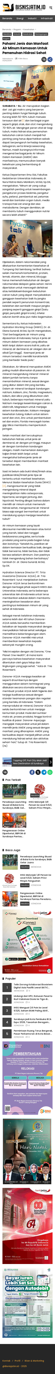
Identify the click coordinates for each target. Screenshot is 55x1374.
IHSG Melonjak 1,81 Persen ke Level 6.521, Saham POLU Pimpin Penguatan (40, 805)
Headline (7, 34)
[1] (23, 120)
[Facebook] (32, 772)
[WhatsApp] (50, 772)
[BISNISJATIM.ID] (24, 7)
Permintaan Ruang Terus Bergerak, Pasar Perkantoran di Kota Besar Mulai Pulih (33, 1032)
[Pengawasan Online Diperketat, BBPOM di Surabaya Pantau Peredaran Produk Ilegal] (14, 820)
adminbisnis (7, 58)
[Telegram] (44, 772)
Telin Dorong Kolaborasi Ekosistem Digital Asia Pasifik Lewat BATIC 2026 (33, 986)
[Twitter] (38, 772)
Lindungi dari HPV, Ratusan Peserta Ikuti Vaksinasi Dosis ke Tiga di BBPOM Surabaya (33, 998)
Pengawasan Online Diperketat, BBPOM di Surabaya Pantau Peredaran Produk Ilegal (14, 833)
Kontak (6, 1360)
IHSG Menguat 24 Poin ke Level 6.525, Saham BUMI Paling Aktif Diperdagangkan (31, 1009)
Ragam (6, 38)
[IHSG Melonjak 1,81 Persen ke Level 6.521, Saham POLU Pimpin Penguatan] (41, 791)
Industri (17, 34)
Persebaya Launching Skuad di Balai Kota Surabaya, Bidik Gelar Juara (14, 805)
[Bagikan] (50, 59)
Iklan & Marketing (34, 1360)
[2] (4, 486)
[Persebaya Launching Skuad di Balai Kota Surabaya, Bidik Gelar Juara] (14, 791)
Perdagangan (41, 34)
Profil (17, 1360)
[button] (51, 7)
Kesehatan (28, 34)
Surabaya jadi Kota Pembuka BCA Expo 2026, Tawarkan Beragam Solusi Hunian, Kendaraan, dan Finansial (32, 1021)
